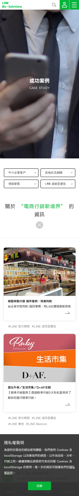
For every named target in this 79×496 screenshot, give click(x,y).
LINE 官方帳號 (20, 326)
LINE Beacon (37, 424)
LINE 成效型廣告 (45, 326)
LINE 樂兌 (17, 424)
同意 (39, 486)
